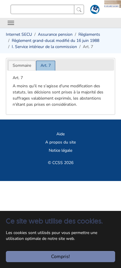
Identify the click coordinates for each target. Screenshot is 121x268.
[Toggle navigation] (11, 23)
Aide (60, 134)
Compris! (60, 256)
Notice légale (60, 150)
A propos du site (60, 142)
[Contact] (94, 10)
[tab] (22, 65)
